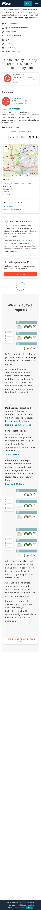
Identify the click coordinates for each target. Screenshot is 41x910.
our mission (23, 241)
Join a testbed (12, 454)
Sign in (28, 3)
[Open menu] (36, 3)
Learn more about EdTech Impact (21, 640)
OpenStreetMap (25, 176)
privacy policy (19, 908)
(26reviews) (29, 78)
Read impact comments (19, 132)
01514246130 (8, 207)
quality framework (11, 243)
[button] (30, 137)
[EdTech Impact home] (6, 4)
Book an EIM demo (14, 484)
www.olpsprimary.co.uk (12, 209)
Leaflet (15, 176)
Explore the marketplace (18, 425)
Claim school (20, 274)
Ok (29, 908)
